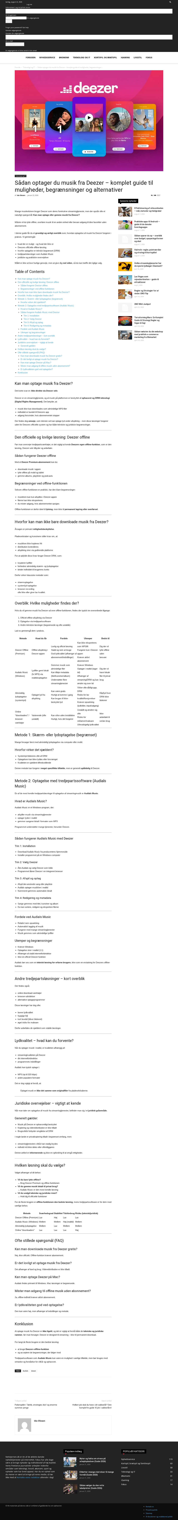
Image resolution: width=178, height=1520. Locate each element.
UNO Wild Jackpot (142, 304)
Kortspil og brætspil (105, 57)
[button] (170, 2)
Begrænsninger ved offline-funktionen (37, 289)
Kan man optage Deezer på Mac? (36, 362)
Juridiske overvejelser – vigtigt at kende (35, 342)
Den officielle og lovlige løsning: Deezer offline (38, 282)
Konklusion (23, 372)
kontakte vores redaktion (28, 1477)
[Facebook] (17, 201)
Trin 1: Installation (31, 315)
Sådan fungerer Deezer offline (34, 285)
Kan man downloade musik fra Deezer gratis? (41, 356)
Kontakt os (150, 1506)
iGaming (125, 57)
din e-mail (9, 41)
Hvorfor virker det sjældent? (33, 302)
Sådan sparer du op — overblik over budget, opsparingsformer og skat (148, 238)
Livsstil (138, 57)
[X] (24, 201)
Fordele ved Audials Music (32, 329)
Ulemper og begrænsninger (33, 332)
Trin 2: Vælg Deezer (33, 319)
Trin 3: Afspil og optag (33, 322)
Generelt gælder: (28, 346)
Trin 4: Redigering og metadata (37, 325)
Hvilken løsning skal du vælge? (32, 349)
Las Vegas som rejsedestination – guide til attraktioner (146, 279)
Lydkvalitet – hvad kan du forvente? (34, 339)
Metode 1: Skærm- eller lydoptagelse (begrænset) (40, 299)
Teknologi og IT (81, 57)
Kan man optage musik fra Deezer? (34, 279)
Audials (25, 1371)
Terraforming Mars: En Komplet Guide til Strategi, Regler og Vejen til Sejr (148, 320)
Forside (17, 67)
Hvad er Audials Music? (31, 309)
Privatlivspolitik (151, 1510)
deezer (33, 1371)
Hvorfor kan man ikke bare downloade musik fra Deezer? (44, 292)
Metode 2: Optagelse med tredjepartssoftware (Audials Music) (46, 305)
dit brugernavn (11, 15)
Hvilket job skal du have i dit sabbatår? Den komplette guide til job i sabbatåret (92, 1406)
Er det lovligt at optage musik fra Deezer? (39, 359)
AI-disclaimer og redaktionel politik (159, 1516)
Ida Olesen (21, 195)
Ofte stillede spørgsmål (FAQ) (31, 352)
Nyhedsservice (47, 57)
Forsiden (30, 57)
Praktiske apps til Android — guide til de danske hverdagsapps (147, 224)
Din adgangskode (33, 18)
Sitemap (149, 1513)
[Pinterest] (30, 201)
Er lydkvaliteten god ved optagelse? (37, 369)
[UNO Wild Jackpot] (125, 307)
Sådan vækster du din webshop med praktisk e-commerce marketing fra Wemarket (148, 334)
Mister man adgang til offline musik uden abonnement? (45, 366)
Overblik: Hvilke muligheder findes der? (35, 295)
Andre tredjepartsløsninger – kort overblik (36, 336)
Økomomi (64, 57)
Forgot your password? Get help (17, 27)
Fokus (149, 57)
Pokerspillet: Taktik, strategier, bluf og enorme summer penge (36, 1406)
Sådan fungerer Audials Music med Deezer (40, 312)
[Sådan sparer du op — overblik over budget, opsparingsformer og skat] (125, 239)
